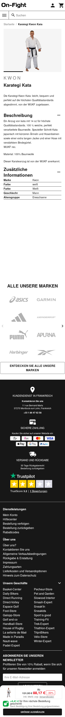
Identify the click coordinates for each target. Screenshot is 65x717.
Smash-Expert (43, 602)
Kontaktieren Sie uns (32, 401)
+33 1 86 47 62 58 (33, 412)
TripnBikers (41, 632)
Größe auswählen (32, 712)
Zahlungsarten (12, 567)
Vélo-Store (40, 637)
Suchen (21, 15)
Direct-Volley (11, 602)
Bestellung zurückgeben (32, 468)
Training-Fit (41, 619)
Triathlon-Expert (44, 628)
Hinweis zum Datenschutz (19, 575)
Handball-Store (12, 624)
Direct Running (12, 598)
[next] (62, 326)
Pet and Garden (44, 593)
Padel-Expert (11, 645)
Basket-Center (12, 589)
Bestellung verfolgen (16, 523)
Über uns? (9, 545)
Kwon (12, 78)
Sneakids (40, 611)
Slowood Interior (44, 598)
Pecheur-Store (43, 589)
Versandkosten (46, 696)
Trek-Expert (41, 624)
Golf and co (10, 619)
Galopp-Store (11, 615)
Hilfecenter (10, 519)
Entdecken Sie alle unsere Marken (32, 368)
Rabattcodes (11, 532)
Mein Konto (10, 515)
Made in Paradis (13, 637)
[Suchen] (13, 15)
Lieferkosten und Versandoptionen (25, 571)
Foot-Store (9, 611)
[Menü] (4, 15)
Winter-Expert (42, 641)
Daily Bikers (10, 593)
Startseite (9, 24)
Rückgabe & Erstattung (17, 558)
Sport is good (42, 615)
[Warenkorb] (61, 5)
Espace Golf (11, 606)
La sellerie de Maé (15, 632)
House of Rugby (13, 628)
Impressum (10, 562)
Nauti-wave (10, 641)
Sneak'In (39, 606)
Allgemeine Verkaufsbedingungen (24, 554)
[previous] (2, 326)
